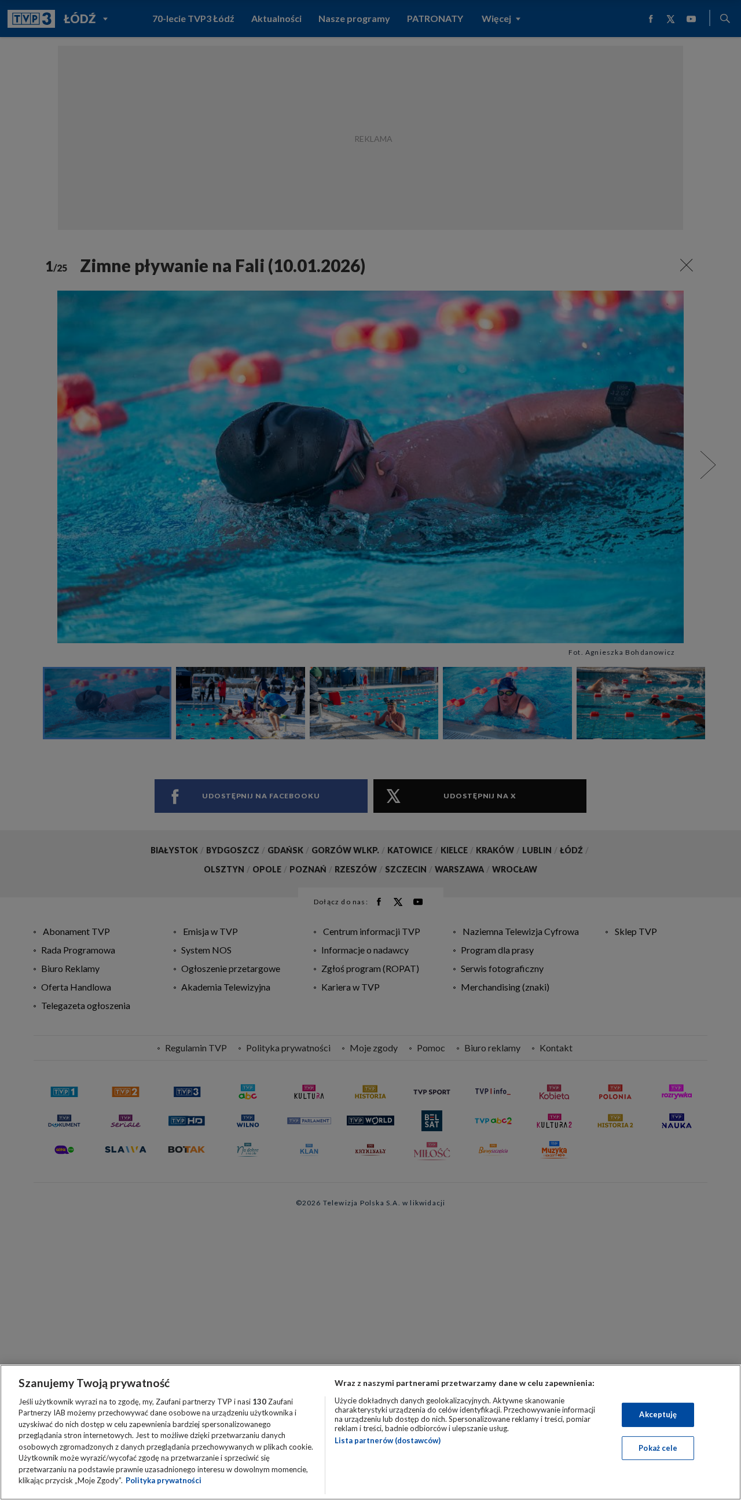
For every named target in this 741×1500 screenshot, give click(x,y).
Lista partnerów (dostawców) (388, 1440)
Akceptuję (658, 1414)
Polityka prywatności (163, 1480)
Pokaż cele (658, 1447)
